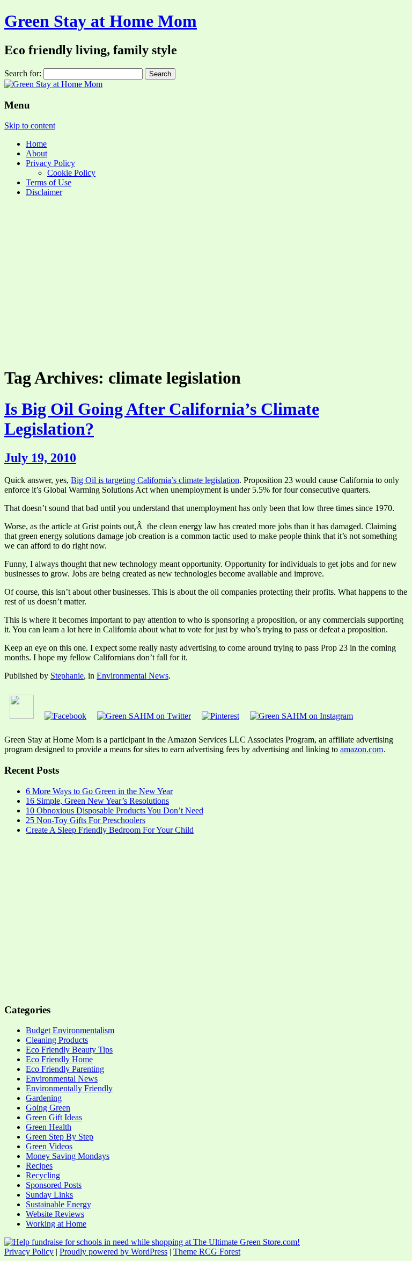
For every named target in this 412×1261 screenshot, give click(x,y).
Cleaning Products (57, 1039)
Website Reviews (55, 1214)
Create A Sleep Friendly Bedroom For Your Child (110, 829)
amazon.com (361, 749)
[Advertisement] (206, 281)
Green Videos (49, 1146)
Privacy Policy (50, 163)
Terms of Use (48, 182)
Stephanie (67, 675)
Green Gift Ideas (54, 1117)
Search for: (22, 73)
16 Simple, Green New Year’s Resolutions (97, 800)
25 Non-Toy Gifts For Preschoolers (85, 820)
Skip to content (29, 125)
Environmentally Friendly (69, 1088)
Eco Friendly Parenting (65, 1068)
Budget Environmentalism (70, 1030)
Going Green (48, 1107)
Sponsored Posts (54, 1185)
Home (36, 143)
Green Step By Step (59, 1136)
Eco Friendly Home (59, 1059)
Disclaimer (44, 192)
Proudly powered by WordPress (113, 1251)
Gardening (44, 1098)
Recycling (43, 1175)
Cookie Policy (71, 172)
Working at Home (56, 1223)
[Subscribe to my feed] (21, 715)
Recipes (39, 1165)
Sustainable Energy (58, 1204)
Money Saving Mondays (67, 1156)
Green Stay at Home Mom (100, 21)
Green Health (48, 1127)
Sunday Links (49, 1194)
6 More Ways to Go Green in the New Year (99, 791)
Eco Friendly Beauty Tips (69, 1049)
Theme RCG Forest (206, 1251)
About (36, 153)
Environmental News (132, 675)
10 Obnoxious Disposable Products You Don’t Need (114, 810)
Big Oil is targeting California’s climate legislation (155, 480)
